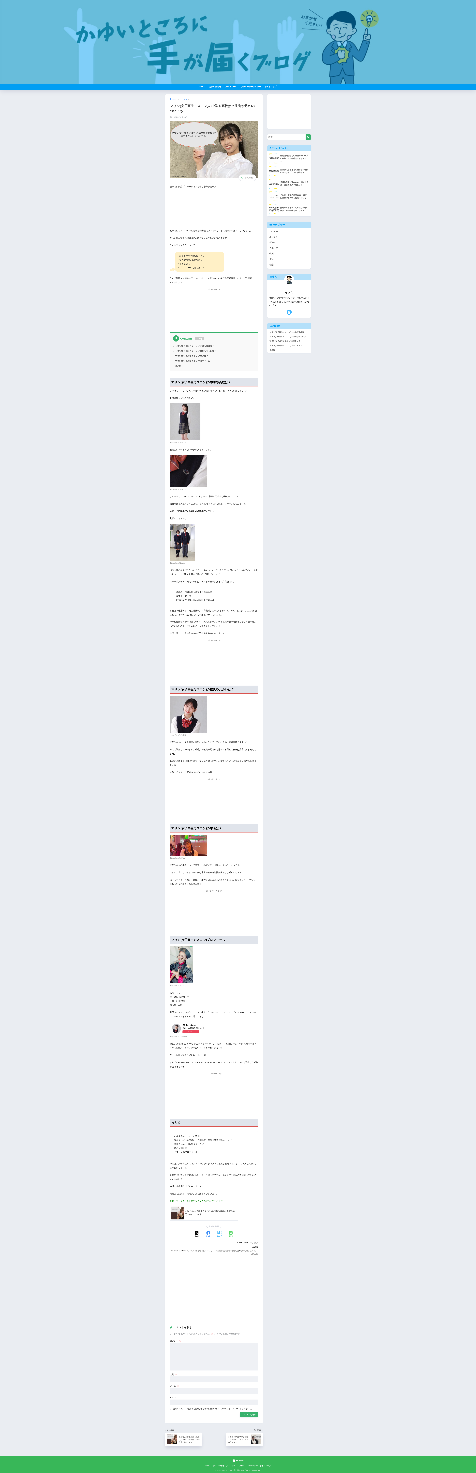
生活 (271, 259)
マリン (211, 1250)
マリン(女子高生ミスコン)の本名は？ (191, 356)
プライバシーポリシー (251, 87)
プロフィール (231, 87)
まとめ (178, 366)
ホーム (202, 87)
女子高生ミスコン (249, 1250)
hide (199, 339)
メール (174, 1386)
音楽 (271, 264)
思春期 (255, 1254)
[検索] (308, 137)
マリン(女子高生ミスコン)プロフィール (192, 361)
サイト (173, 1397)
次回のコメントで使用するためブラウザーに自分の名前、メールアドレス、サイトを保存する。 (213, 1409)
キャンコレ (177, 1250)
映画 (271, 253)
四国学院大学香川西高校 (228, 1250)
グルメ (272, 242)
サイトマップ (271, 87)
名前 (173, 1374)
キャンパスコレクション (195, 1250)
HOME (239, 1460)
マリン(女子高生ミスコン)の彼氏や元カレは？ (195, 351)
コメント (175, 1341)
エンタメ (254, 1243)
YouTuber (274, 231)
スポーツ (273, 248)
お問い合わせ (215, 87)
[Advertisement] (214, 209)
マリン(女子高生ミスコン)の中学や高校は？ (194, 346)
